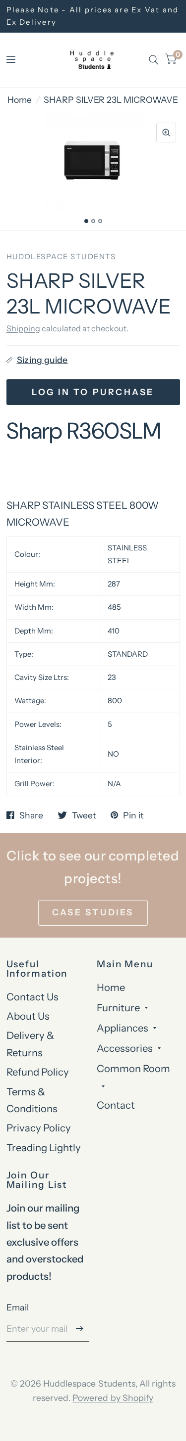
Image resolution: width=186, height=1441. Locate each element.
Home (19, 99)
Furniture (118, 1007)
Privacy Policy (38, 1128)
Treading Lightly (43, 1147)
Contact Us (32, 997)
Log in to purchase (93, 392)
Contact (116, 1105)
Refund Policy (37, 1072)
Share (31, 815)
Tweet (84, 815)
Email (17, 1307)
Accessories (125, 1048)
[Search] (153, 60)
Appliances (122, 1028)
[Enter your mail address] (79, 1329)
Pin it (133, 815)
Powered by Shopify (112, 1398)
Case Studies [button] (92, 912)
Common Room (133, 1068)
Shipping (23, 328)
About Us (28, 1016)
